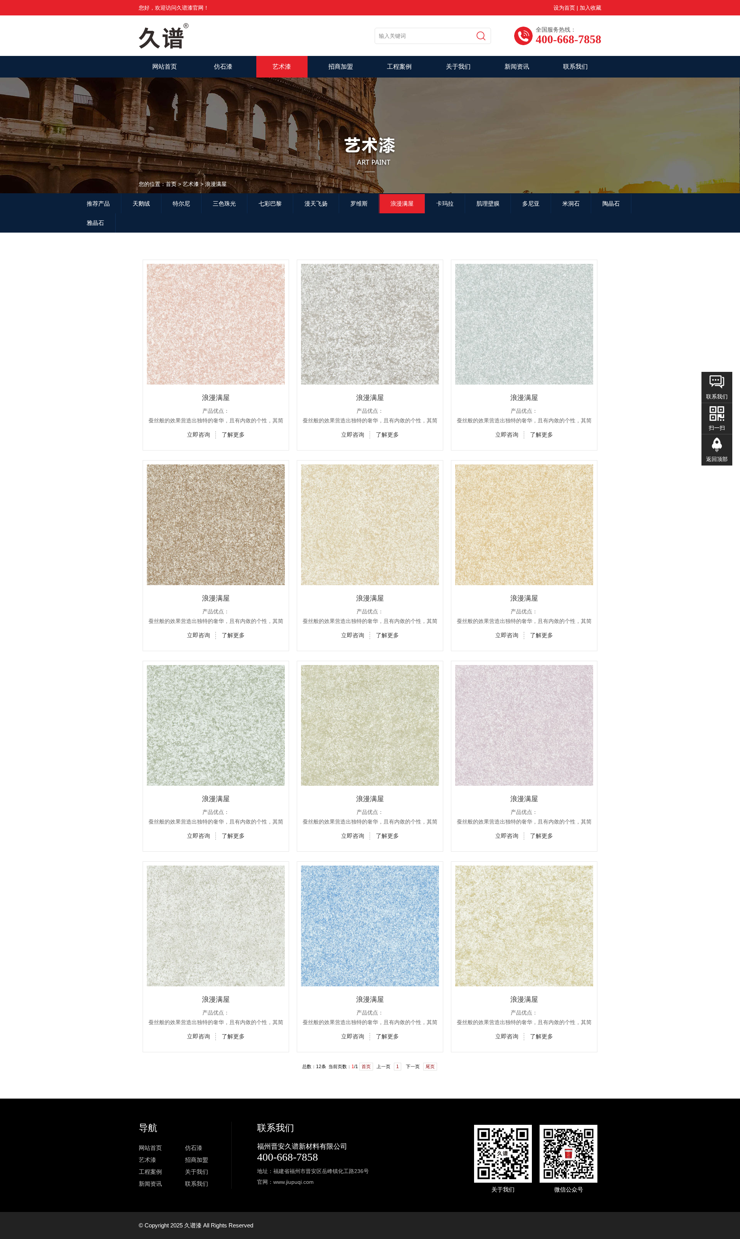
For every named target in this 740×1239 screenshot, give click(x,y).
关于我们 (458, 66)
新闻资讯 (517, 66)
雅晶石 (95, 222)
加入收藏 (590, 8)
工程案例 (399, 66)
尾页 (430, 1066)
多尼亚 (531, 203)
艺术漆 (281, 66)
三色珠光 (224, 203)
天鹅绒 (141, 203)
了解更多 (233, 434)
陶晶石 (611, 203)
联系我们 (575, 66)
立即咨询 (198, 434)
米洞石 (571, 203)
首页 (366, 1066)
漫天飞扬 (316, 203)
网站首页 (164, 66)
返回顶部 (717, 459)
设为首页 (564, 8)
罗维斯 (359, 203)
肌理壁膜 (488, 203)
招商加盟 (340, 66)
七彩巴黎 (270, 203)
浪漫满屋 (402, 203)
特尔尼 (181, 203)
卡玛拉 (445, 203)
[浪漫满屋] (216, 381)
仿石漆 (223, 66)
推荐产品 (98, 203)
